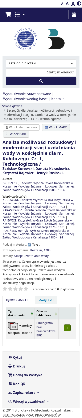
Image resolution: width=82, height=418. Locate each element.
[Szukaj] (41, 81)
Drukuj (18, 366)
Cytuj (17, 357)
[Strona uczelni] (25, 39)
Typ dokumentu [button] (16, 313)
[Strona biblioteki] (56, 38)
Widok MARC (57, 127)
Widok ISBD (17, 134)
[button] (8, 14)
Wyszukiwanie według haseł (25, 99)
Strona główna (12, 106)
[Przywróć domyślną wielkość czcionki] (67, 4)
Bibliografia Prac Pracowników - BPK (46, 329)
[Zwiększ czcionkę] (73, 4)
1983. (47, 250)
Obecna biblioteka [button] (43, 313)
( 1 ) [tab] (18, 300)
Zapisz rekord (24, 392)
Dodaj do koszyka (27, 375)
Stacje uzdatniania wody (31, 256)
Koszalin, (36, 250)
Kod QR (18, 384)
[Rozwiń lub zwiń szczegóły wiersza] (67, 329)
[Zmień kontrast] (79, 4)
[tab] (46, 300)
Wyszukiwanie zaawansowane (27, 93)
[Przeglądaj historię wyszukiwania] (74, 14)
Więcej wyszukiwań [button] (29, 401)
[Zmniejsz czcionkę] (62, 3)
